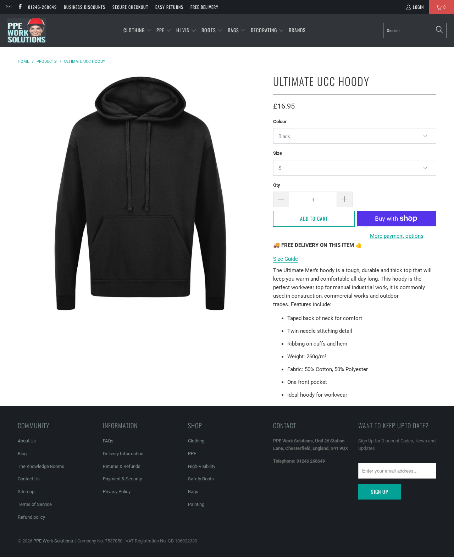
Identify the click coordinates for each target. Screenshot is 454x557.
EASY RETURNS (169, 7)
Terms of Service (35, 504)
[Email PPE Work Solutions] (8, 7)
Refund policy (31, 517)
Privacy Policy (117, 491)
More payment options (396, 236)
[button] (137, 30)
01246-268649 (42, 7)
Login (418, 7)
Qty (276, 185)
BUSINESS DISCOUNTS (84, 7)
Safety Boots (201, 478)
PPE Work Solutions (53, 541)
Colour (280, 121)
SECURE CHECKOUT (130, 7)
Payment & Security (122, 478)
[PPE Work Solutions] (26, 30)
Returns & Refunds (121, 466)
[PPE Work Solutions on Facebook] (19, 7)
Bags (193, 491)
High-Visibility (201, 466)
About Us (27, 440)
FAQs (108, 440)
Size (277, 153)
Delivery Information (123, 453)
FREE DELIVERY (204, 7)
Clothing (196, 440)
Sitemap (26, 491)
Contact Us (29, 478)
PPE (192, 453)
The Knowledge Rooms (41, 466)
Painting (196, 504)
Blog (22, 453)
